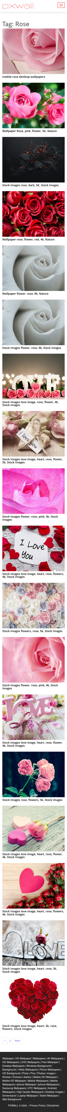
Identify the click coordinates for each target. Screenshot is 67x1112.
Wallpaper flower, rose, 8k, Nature (25, 293)
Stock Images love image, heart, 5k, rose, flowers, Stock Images (29, 1027)
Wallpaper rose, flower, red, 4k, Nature (28, 239)
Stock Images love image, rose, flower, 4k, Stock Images (30, 403)
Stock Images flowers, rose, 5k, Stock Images (32, 631)
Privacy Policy (37, 1105)
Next (17, 1040)
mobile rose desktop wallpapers (23, 77)
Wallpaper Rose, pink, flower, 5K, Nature (29, 131)
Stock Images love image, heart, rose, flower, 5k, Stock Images (32, 460)
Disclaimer (53, 1105)
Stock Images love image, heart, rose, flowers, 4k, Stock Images (33, 575)
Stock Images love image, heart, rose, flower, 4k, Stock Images (32, 744)
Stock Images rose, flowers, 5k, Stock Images (32, 800)
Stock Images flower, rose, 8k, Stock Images (31, 348)
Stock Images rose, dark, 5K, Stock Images (30, 185)
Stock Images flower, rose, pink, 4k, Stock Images (30, 518)
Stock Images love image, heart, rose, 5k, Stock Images (29, 970)
